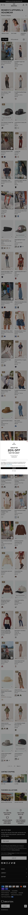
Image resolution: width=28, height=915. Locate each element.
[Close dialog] (27, 441)
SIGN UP (14, 468)
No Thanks (14, 470)
